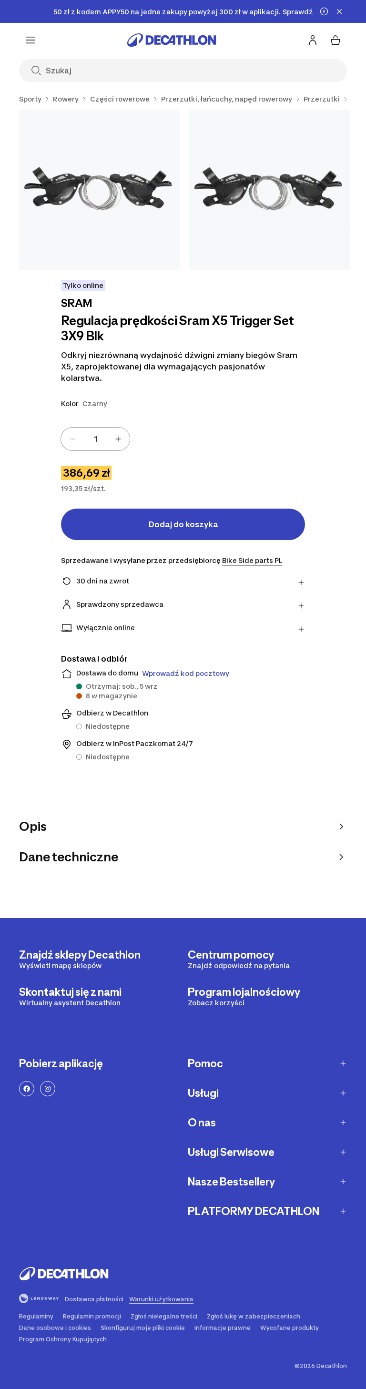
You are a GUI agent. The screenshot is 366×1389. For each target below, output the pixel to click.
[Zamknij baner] (339, 11)
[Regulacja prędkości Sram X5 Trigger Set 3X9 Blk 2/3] (269, 190)
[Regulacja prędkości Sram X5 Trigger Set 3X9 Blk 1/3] (99, 190)
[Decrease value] (72, 439)
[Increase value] (118, 439)
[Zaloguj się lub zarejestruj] (312, 40)
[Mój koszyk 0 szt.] (335, 40)
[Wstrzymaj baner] (324, 11)
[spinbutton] (95, 439)
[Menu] (30, 40)
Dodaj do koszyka (183, 524)
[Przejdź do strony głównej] (171, 40)
